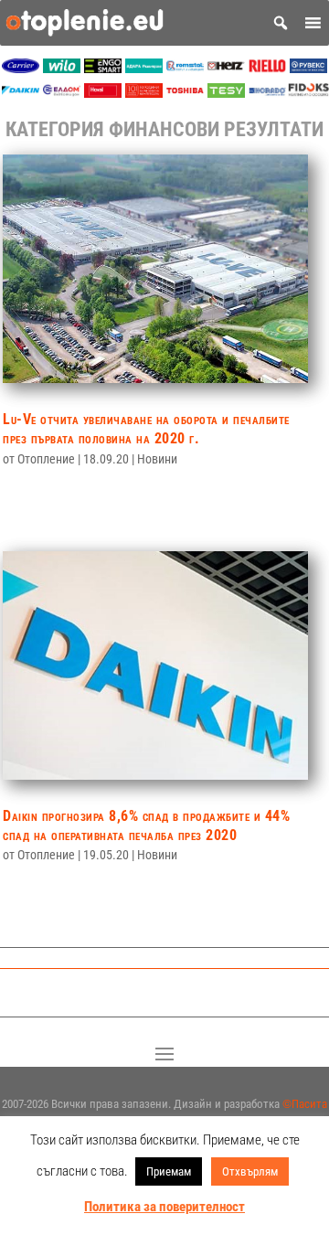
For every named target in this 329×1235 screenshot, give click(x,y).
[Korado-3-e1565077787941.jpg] (267, 92)
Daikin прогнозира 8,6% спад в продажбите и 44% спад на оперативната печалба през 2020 (146, 825)
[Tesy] (226, 92)
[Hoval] (103, 92)
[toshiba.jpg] (185, 92)
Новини (157, 459)
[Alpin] (144, 92)
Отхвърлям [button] (250, 1171)
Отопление (46, 459)
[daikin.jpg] (20, 92)
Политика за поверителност (164, 1206)
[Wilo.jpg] (61, 68)
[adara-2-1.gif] (144, 68)
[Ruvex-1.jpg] (308, 68)
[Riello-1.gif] (267, 68)
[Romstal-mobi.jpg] (185, 68)
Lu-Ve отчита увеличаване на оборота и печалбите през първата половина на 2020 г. (146, 428)
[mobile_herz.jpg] (226, 68)
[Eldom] (61, 92)
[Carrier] (20, 68)
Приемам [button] (168, 1171)
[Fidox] (308, 92)
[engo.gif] (103, 68)
